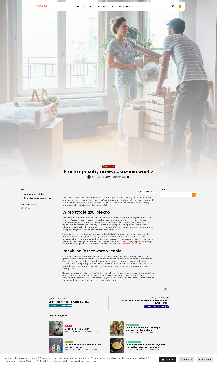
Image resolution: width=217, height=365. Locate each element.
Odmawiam (205, 359)
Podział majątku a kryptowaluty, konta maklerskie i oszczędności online (145, 345)
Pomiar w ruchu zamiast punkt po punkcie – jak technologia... (143, 328)
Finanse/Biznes (135, 342)
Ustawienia (186, 359)
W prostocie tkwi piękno (35, 194)
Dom (90, 6)
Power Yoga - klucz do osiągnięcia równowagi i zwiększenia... (145, 301)
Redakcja (106, 177)
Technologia (117, 6)
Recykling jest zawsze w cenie (37, 198)
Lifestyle (129, 6)
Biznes (105, 6)
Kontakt (140, 6)
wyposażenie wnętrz (131, 243)
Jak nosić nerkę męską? (77, 328)
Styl (97, 6)
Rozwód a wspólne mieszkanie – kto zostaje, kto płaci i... (83, 345)
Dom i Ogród (109, 166)
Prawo (70, 342)
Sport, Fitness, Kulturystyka (157, 307)
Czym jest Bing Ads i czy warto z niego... (69, 301)
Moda (70, 326)
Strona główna (80, 6)
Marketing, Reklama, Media (61, 305)
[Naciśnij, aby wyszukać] (194, 195)
